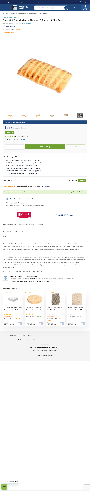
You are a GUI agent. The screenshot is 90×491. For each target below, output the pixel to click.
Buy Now (76, 147)
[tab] (10, 115)
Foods (13, 13)
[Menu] (4, 7)
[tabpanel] (45, 257)
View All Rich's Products (10, 17)
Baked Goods (22, 13)
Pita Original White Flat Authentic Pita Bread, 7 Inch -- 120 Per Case (33, 310)
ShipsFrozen (14, 199)
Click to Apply (84, 2)
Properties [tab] (39, 224)
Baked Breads (33, 13)
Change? (22, 140)
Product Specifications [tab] (26, 224)
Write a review (26, 23)
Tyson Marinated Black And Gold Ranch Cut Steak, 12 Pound (13, 310)
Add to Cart (43, 147)
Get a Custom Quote (79, 192)
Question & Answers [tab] (33, 340)
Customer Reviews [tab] (17, 340)
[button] (75, 8)
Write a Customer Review (45, 355)
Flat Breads (43, 13)
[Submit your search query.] (66, 8)
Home (6, 13)
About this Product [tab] (9, 224)
